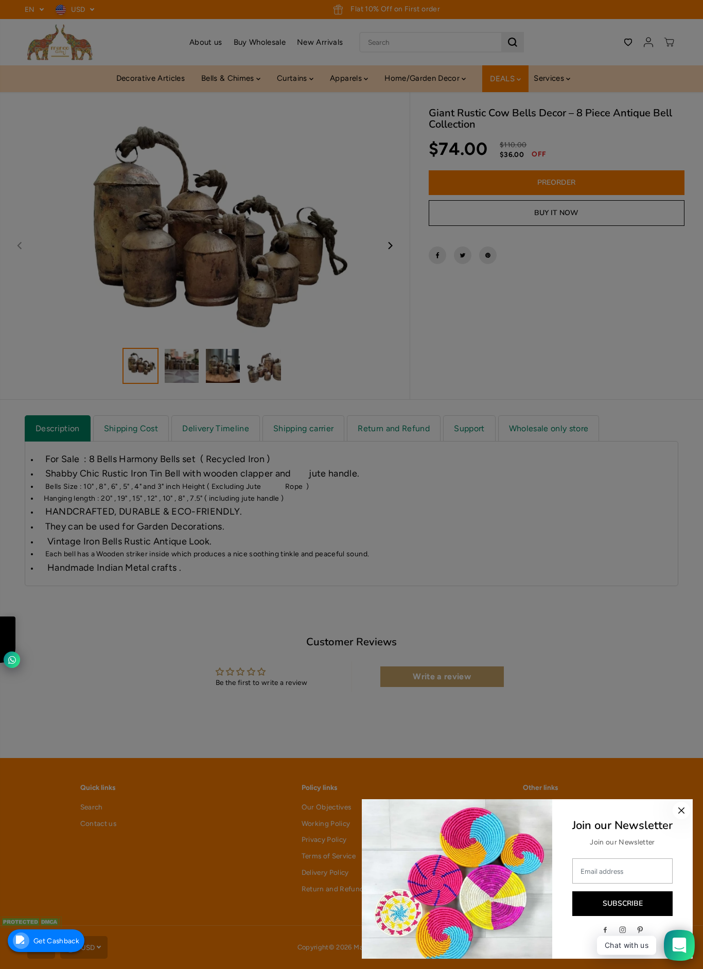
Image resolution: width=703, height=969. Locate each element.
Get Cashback (56, 941)
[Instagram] (622, 930)
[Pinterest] (640, 930)
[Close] (681, 810)
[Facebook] (605, 930)
